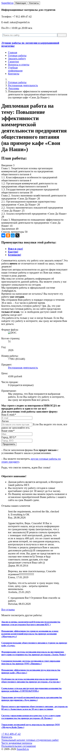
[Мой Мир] (13, 235)
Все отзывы (8, 609)
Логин (5, 421)
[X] (17, 235)
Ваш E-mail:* (8, 414)
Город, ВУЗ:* (8, 437)
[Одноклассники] (8, 235)
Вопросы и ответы (18, 64)
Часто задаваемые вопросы (16, 743)
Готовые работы (17, 55)
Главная (12, 52)
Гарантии (13, 61)
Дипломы (13, 88)
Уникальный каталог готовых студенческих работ (30, 740)
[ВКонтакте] (3, 235)
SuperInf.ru (23, 749)
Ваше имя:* (8, 430)
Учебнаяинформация (15, 69)
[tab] (15, 248)
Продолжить (9, 444)
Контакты (13, 73)
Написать (6, 737)
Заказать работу (17, 58)
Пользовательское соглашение (18, 746)
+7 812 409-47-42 (11, 734)
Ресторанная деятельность (23, 85)
